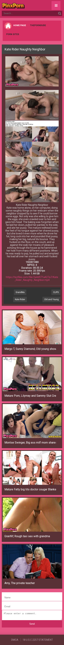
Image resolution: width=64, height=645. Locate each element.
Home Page (19, 25)
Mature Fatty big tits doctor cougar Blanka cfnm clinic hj (30, 489)
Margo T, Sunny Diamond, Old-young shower (30, 349)
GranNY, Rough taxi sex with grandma (27, 536)
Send (32, 623)
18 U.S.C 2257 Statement (38, 639)
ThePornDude (38, 25)
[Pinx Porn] (23, 5)
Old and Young (51, 299)
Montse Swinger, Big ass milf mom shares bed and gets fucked (30, 442)
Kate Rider (20, 299)
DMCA (14, 639)
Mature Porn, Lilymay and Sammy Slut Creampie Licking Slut (30, 395)
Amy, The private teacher (19, 583)
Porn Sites (12, 34)
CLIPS (56, 292)
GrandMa (20, 292)
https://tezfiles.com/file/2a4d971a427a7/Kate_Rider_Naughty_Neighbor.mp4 (32, 278)
